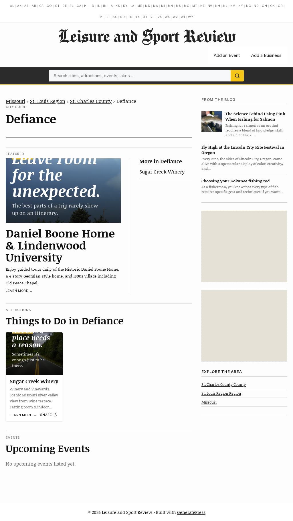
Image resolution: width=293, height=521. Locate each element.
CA (41, 5)
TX (138, 17)
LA (132, 5)
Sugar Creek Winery (162, 171)
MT (194, 5)
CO (49, 5)
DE (64, 5)
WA (167, 17)
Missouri (15, 100)
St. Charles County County (223, 384)
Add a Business (266, 55)
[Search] (237, 75)
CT (57, 5)
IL (98, 5)
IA (111, 5)
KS (118, 5)
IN (105, 5)
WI (183, 17)
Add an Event (227, 55)
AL (12, 5)
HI (86, 5)
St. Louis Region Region (221, 393)
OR (280, 5)
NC (248, 5)
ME (139, 5)
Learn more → (19, 291)
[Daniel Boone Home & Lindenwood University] (63, 190)
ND (256, 5)
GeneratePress (191, 512)
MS (178, 5)
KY (125, 5)
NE (202, 5)
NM (233, 5)
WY (190, 17)
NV (210, 5)
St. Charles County (91, 100)
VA (160, 17)
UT (145, 17)
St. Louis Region (47, 100)
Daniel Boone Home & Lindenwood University (60, 245)
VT (153, 17)
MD (148, 5)
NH (217, 5)
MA (155, 5)
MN (170, 5)
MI (163, 5)
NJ (225, 5)
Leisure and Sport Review (146, 35)
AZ (26, 5)
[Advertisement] (244, 246)
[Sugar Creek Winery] (34, 353)
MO (187, 5)
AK (19, 5)
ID (92, 5)
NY (240, 5)
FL (72, 5)
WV (175, 17)
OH (264, 5)
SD (122, 17)
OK (272, 5)
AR (34, 5)
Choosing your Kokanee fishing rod (235, 181)
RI (108, 17)
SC (115, 17)
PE (102, 17)
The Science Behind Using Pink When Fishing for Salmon (255, 116)
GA (79, 5)
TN (130, 17)
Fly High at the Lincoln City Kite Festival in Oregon (242, 149)
